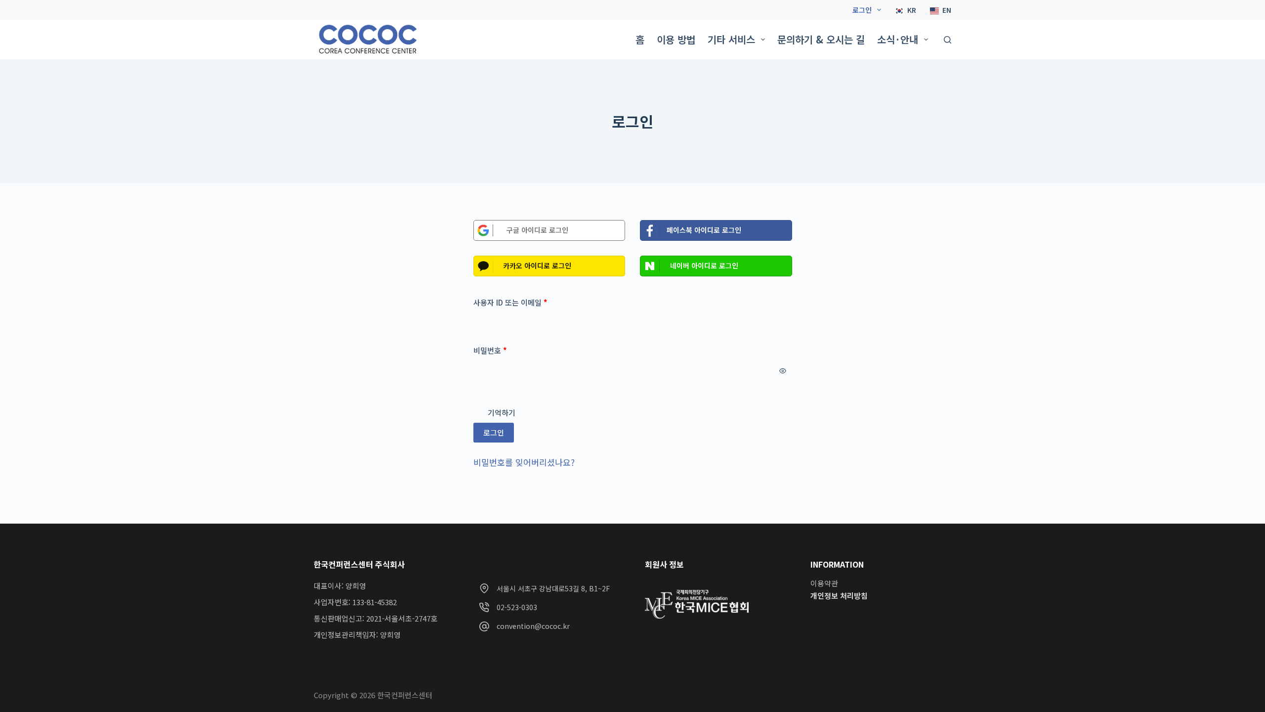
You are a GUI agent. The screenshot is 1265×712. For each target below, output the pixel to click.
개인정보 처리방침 (839, 595)
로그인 (862, 10)
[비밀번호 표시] (782, 370)
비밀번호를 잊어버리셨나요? (524, 462)
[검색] (947, 40)
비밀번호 (493, 350)
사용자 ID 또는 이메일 (513, 302)
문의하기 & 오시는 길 (821, 39)
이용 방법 (676, 39)
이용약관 (824, 583)
